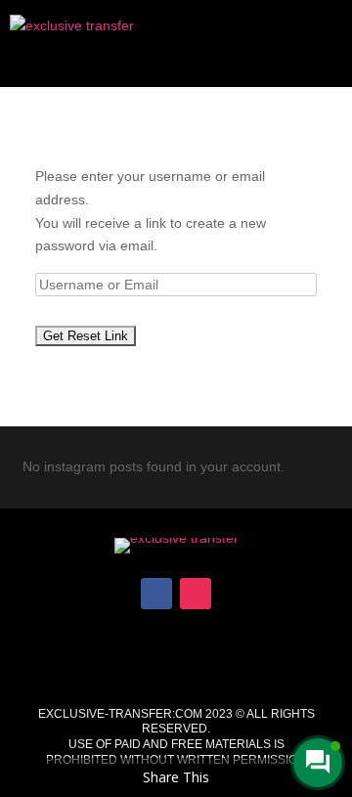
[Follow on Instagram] (195, 593)
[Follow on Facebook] (156, 593)
